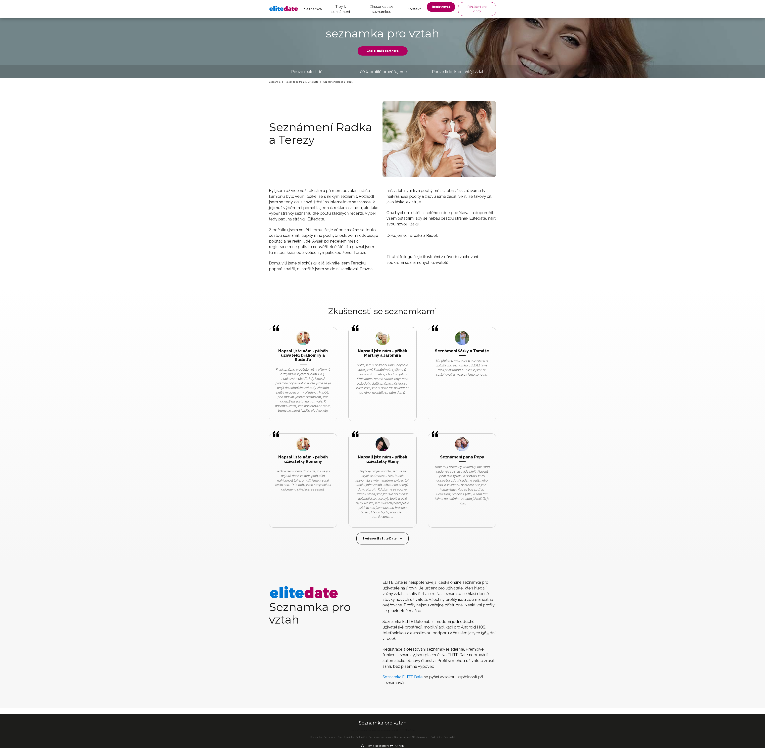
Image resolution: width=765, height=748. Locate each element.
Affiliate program (420, 737)
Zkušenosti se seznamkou (381, 9)
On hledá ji (361, 737)
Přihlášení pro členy (477, 9)
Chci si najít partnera (383, 51)
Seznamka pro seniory (381, 737)
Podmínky (436, 737)
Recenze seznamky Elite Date (301, 81)
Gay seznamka (402, 737)
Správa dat (449, 737)
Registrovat (441, 7)
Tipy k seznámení (341, 9)
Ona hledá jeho (346, 737)
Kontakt (414, 9)
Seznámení (330, 737)
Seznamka (313, 9)
